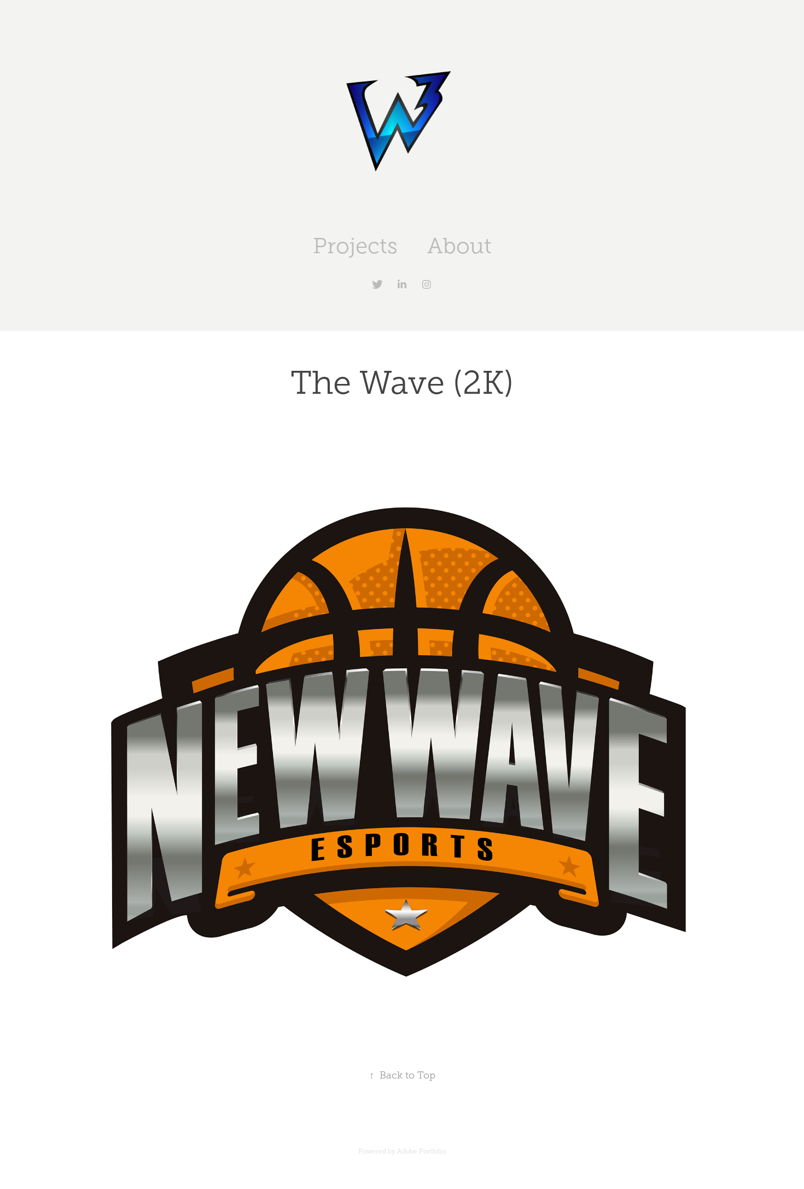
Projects (355, 246)
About (459, 246)
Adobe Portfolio (421, 1151)
